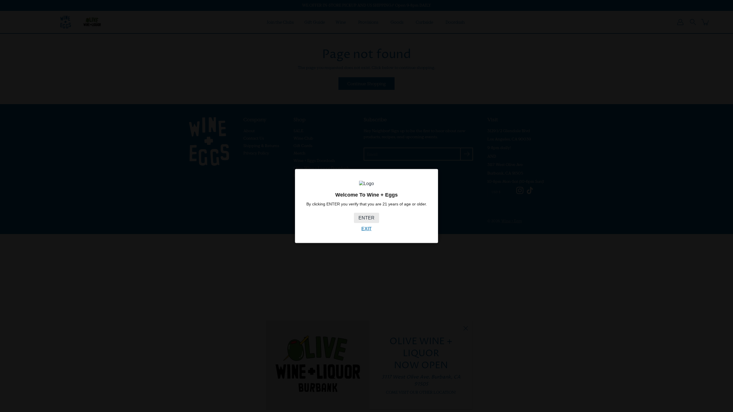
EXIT (366, 228)
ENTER (366, 217)
